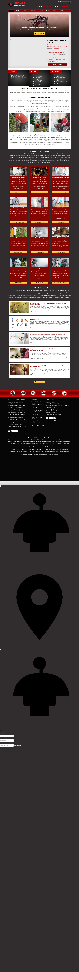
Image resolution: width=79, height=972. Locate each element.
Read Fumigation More (39, 282)
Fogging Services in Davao (18, 177)
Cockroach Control (60, 207)
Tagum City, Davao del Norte (33, 449)
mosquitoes (39, 292)
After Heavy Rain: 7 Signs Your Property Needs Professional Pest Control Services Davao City (48, 304)
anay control (50, 134)
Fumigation (37, 77)
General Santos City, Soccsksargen (19, 451)
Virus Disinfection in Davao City (60, 177)
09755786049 (54, 50)
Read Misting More (18, 282)
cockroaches (52, 153)
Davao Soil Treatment (36, 408)
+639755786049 (53, 410)
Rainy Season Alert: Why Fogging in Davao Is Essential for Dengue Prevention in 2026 (47, 365)
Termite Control (38, 75)
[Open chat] (0, 486)
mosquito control (43, 134)
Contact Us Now (39, 33)
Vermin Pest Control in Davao (36, 402)
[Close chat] (0, 649)
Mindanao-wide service (63, 1)
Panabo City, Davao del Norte (48, 449)
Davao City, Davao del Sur (18, 449)
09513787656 (61, 50)
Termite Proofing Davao (37, 410)
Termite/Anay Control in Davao (37, 420)
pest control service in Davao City (18, 153)
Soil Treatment (38, 83)
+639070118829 (53, 412)
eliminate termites (44, 153)
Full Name (2, 733)
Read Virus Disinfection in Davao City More (61, 192)
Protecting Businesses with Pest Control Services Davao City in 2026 (47, 334)
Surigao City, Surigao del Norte (33, 453)
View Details (57, 64)
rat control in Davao (60, 134)
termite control (20, 134)
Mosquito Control (39, 207)
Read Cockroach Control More (61, 222)
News (54, 10)
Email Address (3, 738)
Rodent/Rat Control (61, 238)
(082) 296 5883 (56, 48)
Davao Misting (34, 414)
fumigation (35, 134)
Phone (3, 743)
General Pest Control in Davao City (36, 418)
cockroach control (28, 134)
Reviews (48, 10)
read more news (39, 382)
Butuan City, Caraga (19, 453)
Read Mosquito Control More (39, 222)
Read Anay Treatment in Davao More (39, 192)
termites (19, 292)
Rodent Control (38, 80)
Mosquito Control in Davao (37, 404)
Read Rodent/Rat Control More (60, 252)
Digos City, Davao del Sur (63, 449)
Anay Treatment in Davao (39, 177)
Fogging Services (39, 85)
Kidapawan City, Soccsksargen (36, 451)
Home (11, 10)
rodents (32, 292)
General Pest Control (39, 76)
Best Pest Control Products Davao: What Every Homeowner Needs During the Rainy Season (49, 318)
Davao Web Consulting (57, 483)
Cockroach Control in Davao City (36, 406)
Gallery (41, 10)
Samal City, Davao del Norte (51, 451)
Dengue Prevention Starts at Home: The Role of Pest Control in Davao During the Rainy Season (48, 349)
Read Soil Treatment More (18, 252)
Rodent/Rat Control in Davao (36, 412)
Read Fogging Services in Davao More (18, 192)
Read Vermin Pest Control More (18, 222)
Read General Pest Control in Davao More (60, 282)
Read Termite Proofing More (39, 252)
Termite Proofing (38, 81)
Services (25, 10)
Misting (36, 79)
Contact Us (61, 10)
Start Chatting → (17, 745)
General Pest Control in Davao (60, 268)
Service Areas (33, 10)
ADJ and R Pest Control (35, 439)
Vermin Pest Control (18, 207)
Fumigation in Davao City (37, 416)
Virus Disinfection (38, 84)
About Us (18, 10)
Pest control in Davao (27, 91)
